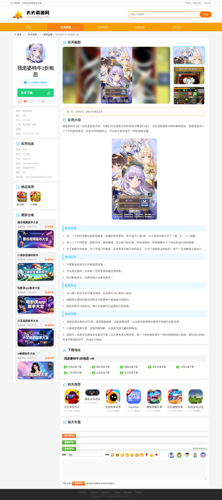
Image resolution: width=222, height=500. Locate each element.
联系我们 (83, 492)
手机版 (188, 3)
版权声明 (105, 492)
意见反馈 (127, 492)
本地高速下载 (75, 367)
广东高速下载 (75, 373)
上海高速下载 (187, 367)
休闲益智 (47, 34)
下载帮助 (139, 492)
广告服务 (116, 492)
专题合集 (140, 27)
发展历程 (94, 492)
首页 (28, 27)
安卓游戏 (65, 27)
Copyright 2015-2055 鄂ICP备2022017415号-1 (111, 496)
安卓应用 (103, 27)
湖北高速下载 (103, 367)
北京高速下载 (159, 367)
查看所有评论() (200, 448)
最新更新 (197, 3)
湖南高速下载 (131, 367)
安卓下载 (27, 92)
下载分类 (207, 3)
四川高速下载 (131, 373)
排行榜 (177, 27)
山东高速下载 (103, 373)
